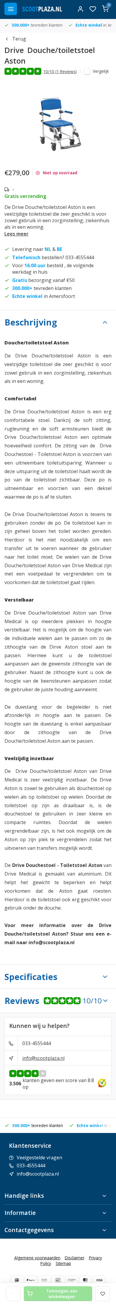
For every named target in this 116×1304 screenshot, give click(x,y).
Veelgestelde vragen (39, 1157)
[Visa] (99, 1280)
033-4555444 (36, 1043)
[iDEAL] (17, 1280)
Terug (19, 39)
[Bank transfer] (44, 1280)
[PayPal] (30, 1280)
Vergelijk (101, 71)
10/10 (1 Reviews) (60, 71)
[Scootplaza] (42, 9)
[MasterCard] (85, 1280)
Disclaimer (74, 1258)
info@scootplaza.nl (43, 1058)
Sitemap (63, 1263)
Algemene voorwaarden (37, 1258)
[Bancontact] (58, 1280)
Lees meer (16, 234)
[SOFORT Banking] (71, 1280)
